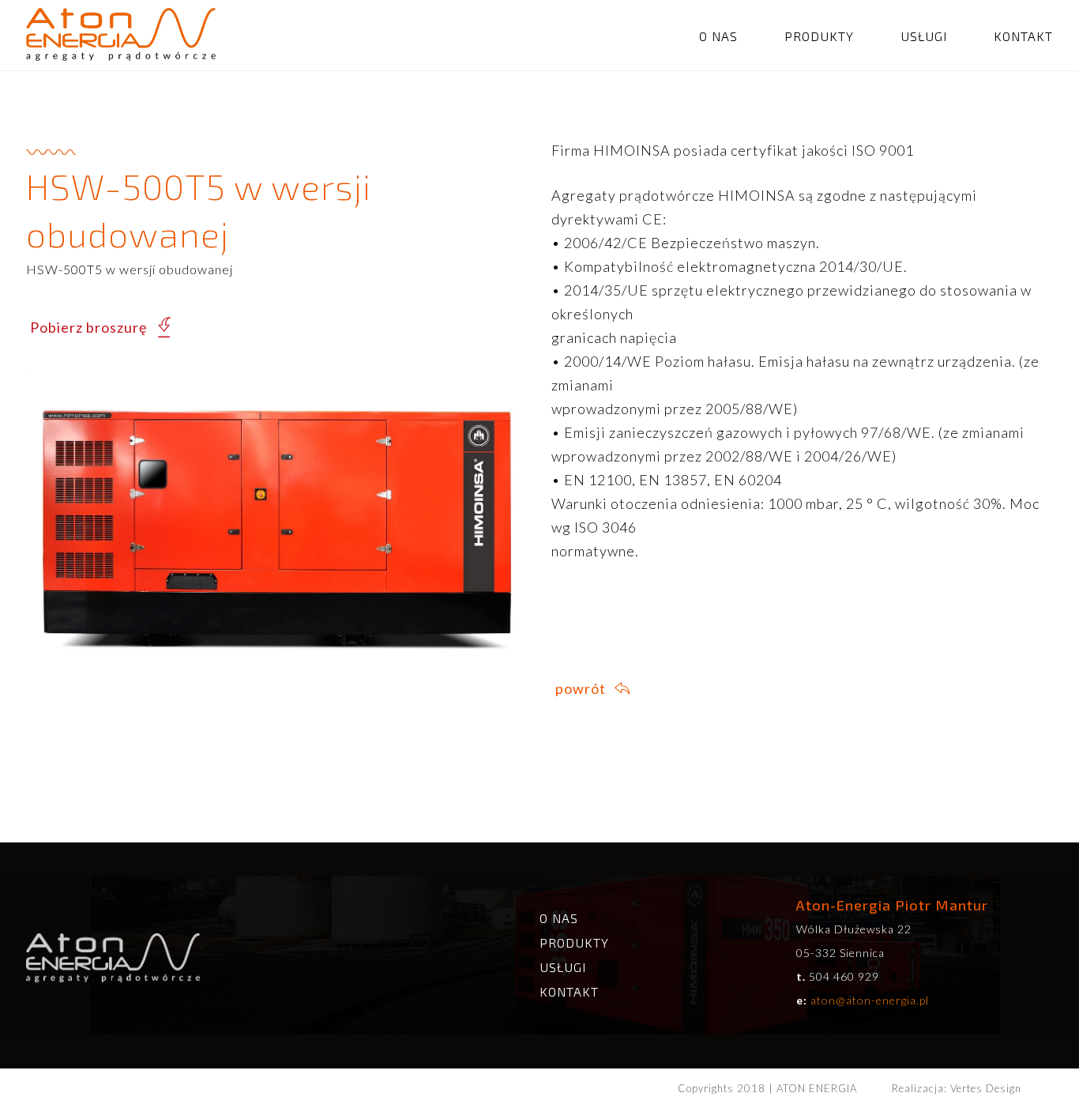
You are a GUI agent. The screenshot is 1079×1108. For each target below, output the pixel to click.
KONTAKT (1023, 35)
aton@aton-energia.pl (869, 1000)
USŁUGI (923, 35)
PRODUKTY (819, 35)
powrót (580, 688)
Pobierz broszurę (88, 327)
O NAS (718, 35)
